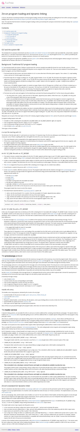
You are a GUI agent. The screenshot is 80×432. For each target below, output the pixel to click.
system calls (46, 54)
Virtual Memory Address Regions (40, 19)
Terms (18, 429)
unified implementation (34, 400)
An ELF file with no (11, 36)
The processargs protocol (10, 39)
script (38, 340)
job (17, 184)
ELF (3, 67)
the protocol (69, 170)
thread (12, 179)
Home (3, 7)
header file (8, 272)
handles (13, 126)
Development (15, 7)
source (76, 429)
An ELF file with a (10, 38)
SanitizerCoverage (43, 422)
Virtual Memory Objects (20, 19)
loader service (40, 144)
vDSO (63, 54)
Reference (22, 7)
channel (9, 170)
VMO (8, 298)
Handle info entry (10, 41)
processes (28, 19)
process (13, 175)
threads (53, 19)
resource (26, 301)
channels (74, 116)
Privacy (13, 429)
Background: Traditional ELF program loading (15, 33)
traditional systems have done (16, 322)
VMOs (51, 116)
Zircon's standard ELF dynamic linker (13, 44)
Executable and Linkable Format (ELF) (38, 53)
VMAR (23, 158)
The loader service (8, 43)
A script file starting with (12, 34)
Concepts (8, 7)
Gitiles (9, 429)
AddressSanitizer (36, 420)
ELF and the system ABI (10, 31)
